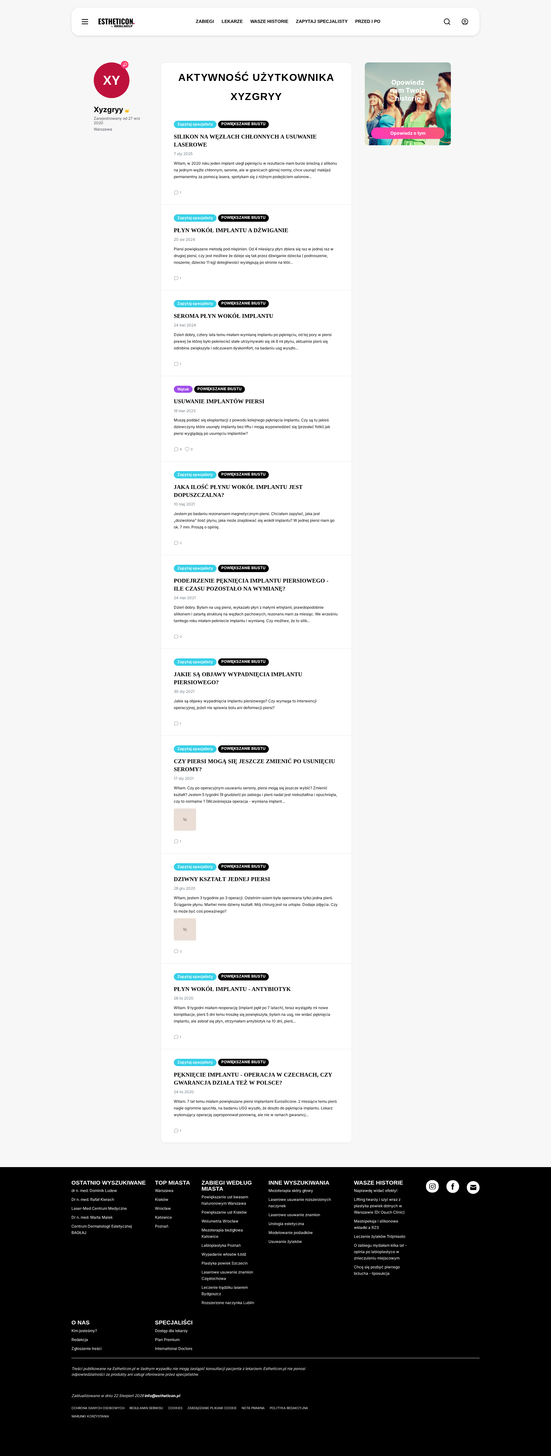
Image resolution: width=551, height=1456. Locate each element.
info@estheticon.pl (162, 1395)
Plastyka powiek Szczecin (225, 1263)
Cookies (175, 1408)
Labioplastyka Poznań (221, 1245)
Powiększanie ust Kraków (224, 1212)
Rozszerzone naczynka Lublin (228, 1302)
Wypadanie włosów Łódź (224, 1254)
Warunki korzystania (90, 1416)
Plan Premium (167, 1339)
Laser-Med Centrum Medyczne (99, 1208)
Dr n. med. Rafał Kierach (92, 1199)
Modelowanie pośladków (290, 1232)
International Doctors (173, 1348)
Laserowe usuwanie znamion (294, 1214)
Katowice (163, 1217)
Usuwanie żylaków (285, 1241)
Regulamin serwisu (146, 1408)
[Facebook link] (452, 1188)
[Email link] (473, 1187)
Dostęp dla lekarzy (171, 1330)
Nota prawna (253, 1408)
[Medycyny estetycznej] (117, 22)
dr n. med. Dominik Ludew (94, 1190)
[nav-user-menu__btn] (465, 21)
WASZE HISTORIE (269, 21)
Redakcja (79, 1339)
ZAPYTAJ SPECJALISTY (322, 21)
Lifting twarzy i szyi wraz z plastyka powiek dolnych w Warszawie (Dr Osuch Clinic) (379, 1206)
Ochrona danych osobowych (97, 1408)
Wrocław (163, 1208)
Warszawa (164, 1190)
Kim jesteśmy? (84, 1330)
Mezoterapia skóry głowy (290, 1190)
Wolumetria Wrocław (220, 1221)
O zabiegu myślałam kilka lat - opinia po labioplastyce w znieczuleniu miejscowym (380, 1251)
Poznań (161, 1226)
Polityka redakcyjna (289, 1408)
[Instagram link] (432, 1188)
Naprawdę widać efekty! (375, 1190)
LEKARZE (232, 21)
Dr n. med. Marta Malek (92, 1217)
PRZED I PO (367, 21)
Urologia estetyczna (286, 1223)
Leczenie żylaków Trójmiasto (379, 1236)
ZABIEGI (205, 21)
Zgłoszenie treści (86, 1348)
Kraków (161, 1199)
